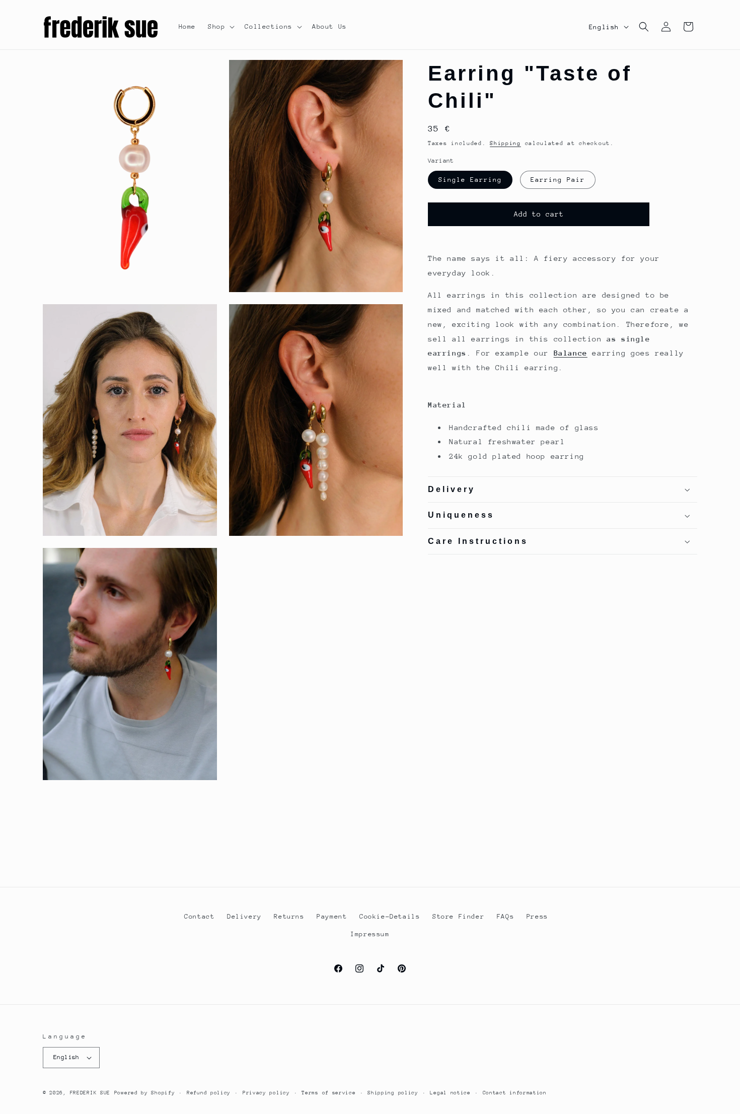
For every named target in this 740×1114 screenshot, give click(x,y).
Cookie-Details (389, 916)
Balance (570, 353)
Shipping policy (392, 1093)
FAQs (505, 916)
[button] (220, 26)
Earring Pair (558, 179)
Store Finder (458, 916)
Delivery (244, 916)
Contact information (515, 1093)
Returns (289, 916)
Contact (199, 916)
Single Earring (470, 179)
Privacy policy (266, 1093)
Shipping (505, 143)
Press (537, 916)
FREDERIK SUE (90, 1093)
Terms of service (328, 1093)
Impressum (369, 934)
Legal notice (450, 1093)
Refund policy (209, 1093)
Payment (332, 916)
